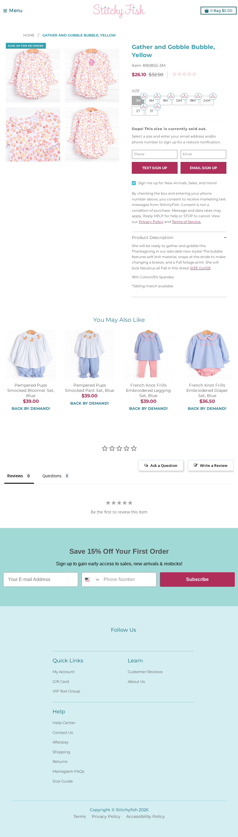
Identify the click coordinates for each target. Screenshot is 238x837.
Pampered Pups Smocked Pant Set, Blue (89, 388)
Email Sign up (203, 168)
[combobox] (91, 579)
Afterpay (60, 742)
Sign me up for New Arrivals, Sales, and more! (177, 183)
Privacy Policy (151, 222)
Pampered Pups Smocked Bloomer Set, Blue (30, 390)
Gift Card (61, 681)
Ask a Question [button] (163, 465)
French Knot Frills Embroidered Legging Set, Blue (148, 390)
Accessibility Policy (145, 816)
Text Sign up (154, 168)
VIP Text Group (66, 691)
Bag (221, 10)
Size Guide (63, 781)
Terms (79, 816)
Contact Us (63, 732)
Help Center (64, 722)
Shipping (61, 752)
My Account (64, 671)
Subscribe (197, 579)
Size (136, 91)
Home (29, 35)
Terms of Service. (186, 222)
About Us (136, 681)
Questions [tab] (52, 475)
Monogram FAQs (68, 771)
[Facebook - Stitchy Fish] (112, 639)
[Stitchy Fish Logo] (119, 10)
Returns (60, 761)
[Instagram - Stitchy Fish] (123, 639)
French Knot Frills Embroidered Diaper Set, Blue (207, 390)
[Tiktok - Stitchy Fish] (133, 639)
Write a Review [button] (214, 465)
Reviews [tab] (15, 475)
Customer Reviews (145, 671)
